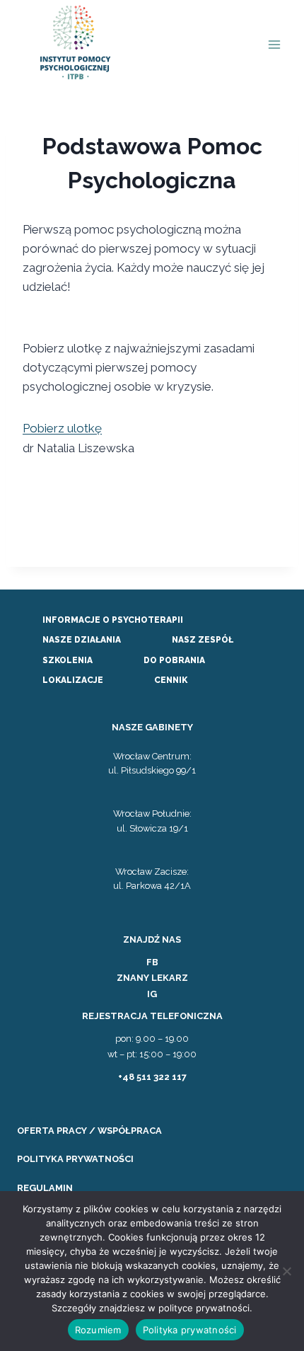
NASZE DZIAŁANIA (81, 640)
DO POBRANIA (174, 660)
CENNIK (170, 680)
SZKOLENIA (67, 660)
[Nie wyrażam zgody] (286, 1271)
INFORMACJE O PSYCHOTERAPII (112, 620)
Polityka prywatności (190, 1329)
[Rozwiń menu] (274, 45)
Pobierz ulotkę (62, 428)
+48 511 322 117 (152, 1076)
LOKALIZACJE (72, 680)
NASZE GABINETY (152, 727)
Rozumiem (98, 1329)
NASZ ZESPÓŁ (202, 640)
